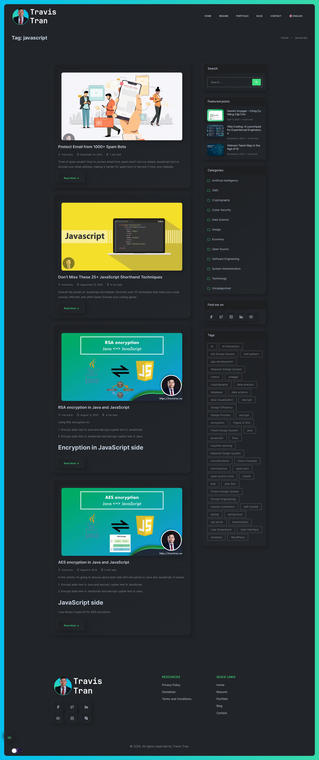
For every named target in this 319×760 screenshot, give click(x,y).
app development (222, 361)
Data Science (220, 219)
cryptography (219, 384)
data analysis (245, 384)
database (216, 392)
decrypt (247, 399)
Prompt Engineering (223, 499)
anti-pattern (251, 354)
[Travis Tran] (34, 16)
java (249, 430)
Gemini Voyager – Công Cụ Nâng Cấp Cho (244, 112)
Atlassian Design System (226, 369)
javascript (217, 438)
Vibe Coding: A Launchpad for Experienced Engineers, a (244, 130)
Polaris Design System (225, 491)
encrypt (244, 415)
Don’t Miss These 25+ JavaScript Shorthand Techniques (110, 277)
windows (216, 537)
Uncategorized (221, 288)
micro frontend (247, 461)
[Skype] (86, 718)
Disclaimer (169, 692)
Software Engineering (225, 258)
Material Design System (226, 453)
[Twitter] (72, 707)
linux (235, 438)
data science (240, 392)
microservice (219, 468)
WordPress (238, 537)
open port (242, 468)
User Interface (250, 529)
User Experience (221, 529)
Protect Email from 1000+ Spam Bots (92, 146)
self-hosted (251, 506)
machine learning (221, 445)
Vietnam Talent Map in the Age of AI (243, 147)
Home (208, 16)
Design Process (220, 415)
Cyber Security (221, 209)
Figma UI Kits (241, 422)
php (213, 483)
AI (212, 346)
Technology (219, 278)
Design (216, 229)
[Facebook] (58, 707)
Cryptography (221, 200)
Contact (275, 16)
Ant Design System (223, 354)
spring (215, 514)
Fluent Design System (224, 430)
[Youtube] (58, 718)
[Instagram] (72, 718)
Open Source (220, 249)
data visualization (222, 399)
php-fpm (230, 483)
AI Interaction (230, 346)
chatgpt (233, 377)
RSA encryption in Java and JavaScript (94, 407)
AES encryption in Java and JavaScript (94, 562)
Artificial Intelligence (225, 180)
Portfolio (242, 16)
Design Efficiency (222, 407)
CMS (215, 190)
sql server (217, 522)
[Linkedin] (86, 707)
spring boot (235, 514)
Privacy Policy (171, 685)
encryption (217, 422)
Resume (223, 16)
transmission (240, 522)
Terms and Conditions (176, 699)
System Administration (226, 268)
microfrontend (220, 461)
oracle (247, 476)
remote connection (223, 506)
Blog (260, 16)
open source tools (222, 476)
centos (215, 377)
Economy (218, 239)
